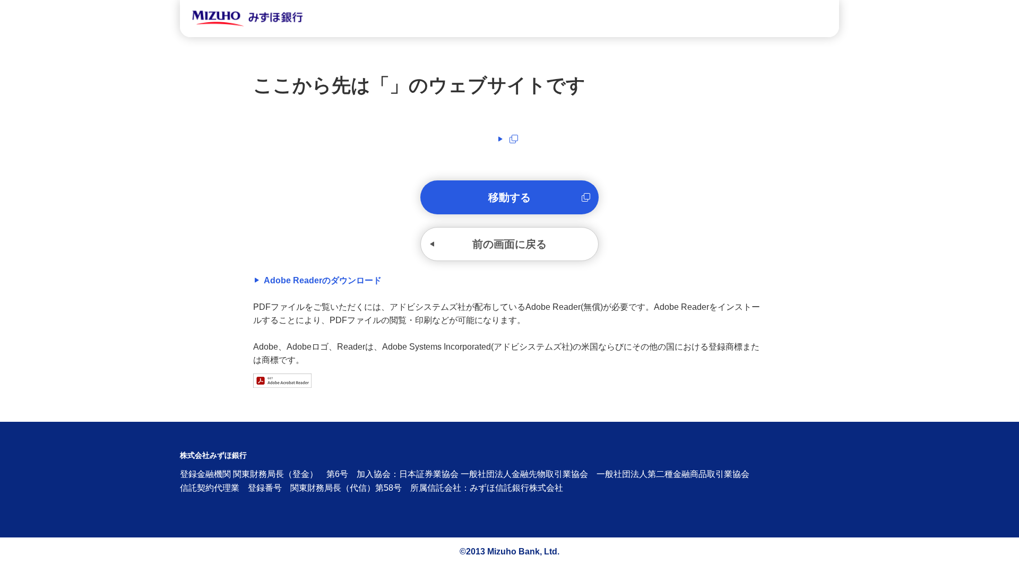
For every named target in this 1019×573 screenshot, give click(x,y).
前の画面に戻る (509, 244)
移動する (509, 197)
